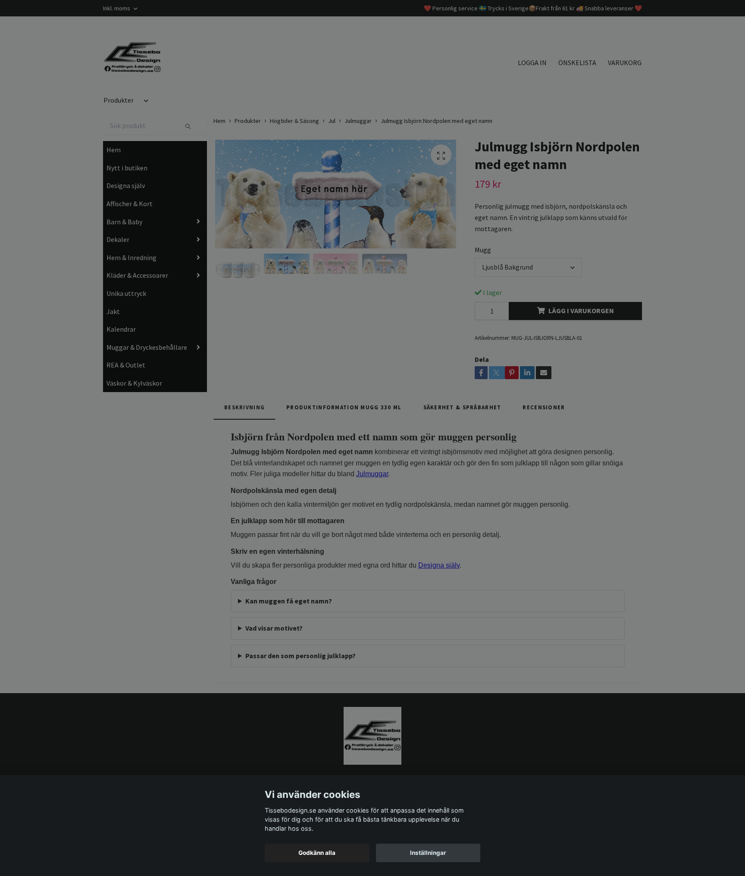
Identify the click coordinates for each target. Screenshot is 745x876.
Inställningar (428, 852)
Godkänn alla (316, 852)
